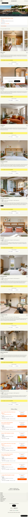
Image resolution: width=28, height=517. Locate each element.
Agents (12, 512)
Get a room (25, 15)
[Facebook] (13, 508)
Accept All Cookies (17, 81)
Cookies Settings (11, 81)
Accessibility (19, 512)
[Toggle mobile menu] (27, 1)
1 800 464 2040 (16, 489)
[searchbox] (18, 3)
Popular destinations (3, 498)
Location (11, 15)
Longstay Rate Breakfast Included (7, 475)
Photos (7, 15)
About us (1, 492)
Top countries (2, 496)
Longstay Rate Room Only (6, 464)
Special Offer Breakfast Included (7, 433)
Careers (14, 512)
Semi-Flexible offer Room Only (6, 414)
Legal (8, 512)
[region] (14, 80)
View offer (22, 447)
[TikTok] (17, 508)
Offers (21, 15)
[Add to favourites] (1, 13)
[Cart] (25, 1)
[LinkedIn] (15, 508)
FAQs (9, 512)
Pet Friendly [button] (27, 52)
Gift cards (16, 512)
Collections (1, 497)
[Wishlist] (24, 1)
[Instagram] (11, 508)
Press (10, 512)
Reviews (16, 15)
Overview (2, 15)
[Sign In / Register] (1, 1)
